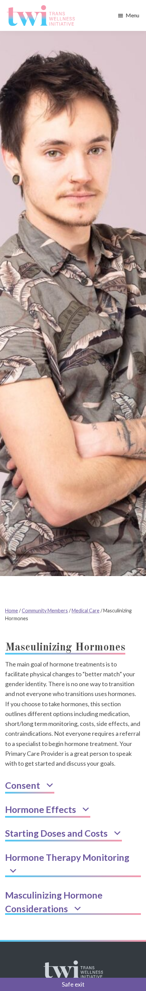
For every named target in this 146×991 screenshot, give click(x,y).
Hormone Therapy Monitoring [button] (68, 857)
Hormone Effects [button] (41, 809)
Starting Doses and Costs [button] (57, 833)
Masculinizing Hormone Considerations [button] (54, 902)
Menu (132, 15)
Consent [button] (23, 785)
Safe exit (73, 984)
